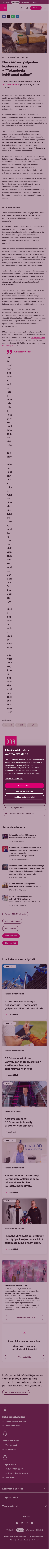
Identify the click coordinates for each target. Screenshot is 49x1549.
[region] (24, 774)
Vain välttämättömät (24, 791)
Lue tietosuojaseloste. (14, 778)
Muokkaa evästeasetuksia (24, 797)
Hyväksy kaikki (24, 785)
